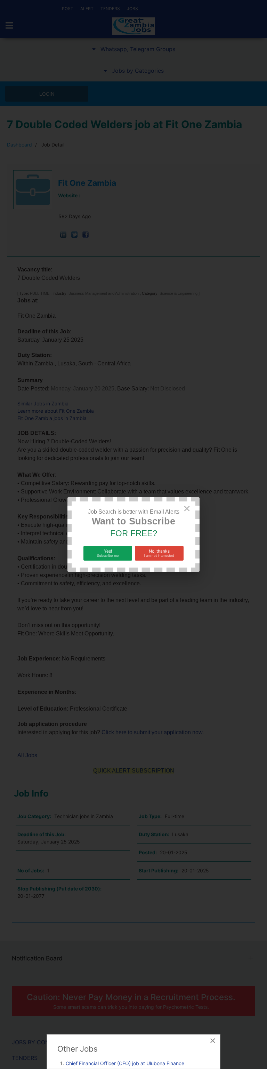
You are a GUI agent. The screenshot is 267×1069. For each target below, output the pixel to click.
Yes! (108, 552)
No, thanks (159, 552)
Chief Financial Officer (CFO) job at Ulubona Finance (125, 1063)
